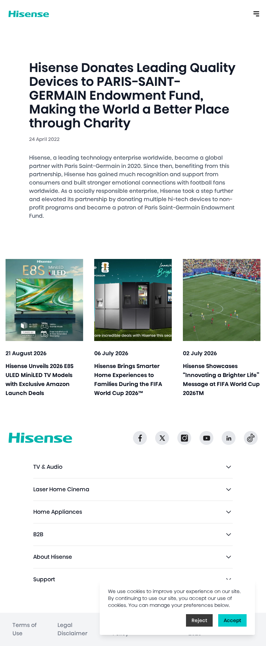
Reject (199, 620)
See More (44, 328)
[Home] (28, 14)
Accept (232, 620)
